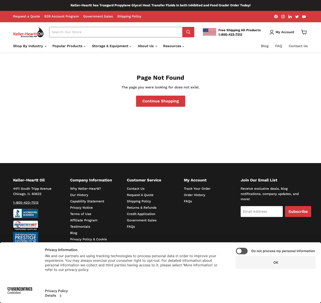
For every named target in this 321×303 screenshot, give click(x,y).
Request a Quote (26, 16)
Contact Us (298, 46)
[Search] (188, 32)
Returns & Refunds (142, 208)
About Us (146, 46)
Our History (79, 195)
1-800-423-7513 (25, 203)
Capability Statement (87, 201)
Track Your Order (197, 189)
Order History (194, 195)
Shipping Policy (129, 16)
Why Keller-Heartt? (85, 189)
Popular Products (68, 46)
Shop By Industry (28, 46)
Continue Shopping (160, 101)
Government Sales (98, 16)
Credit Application (141, 214)
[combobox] (116, 32)
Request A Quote (140, 195)
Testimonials (80, 227)
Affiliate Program (83, 220)
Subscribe (298, 211)
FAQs (131, 227)
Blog (265, 46)
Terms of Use (80, 214)
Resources (172, 46)
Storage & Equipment (110, 46)
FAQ (278, 46)
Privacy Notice (81, 208)
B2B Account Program (61, 16)
